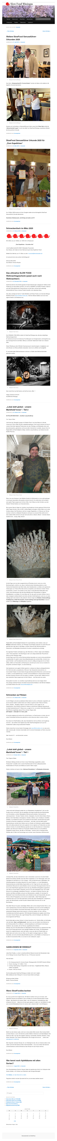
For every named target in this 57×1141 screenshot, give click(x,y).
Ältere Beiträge (10, 31)
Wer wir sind (15, 19)
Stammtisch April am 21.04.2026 (13, 1100)
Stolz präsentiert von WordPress (28, 1135)
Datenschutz (23, 22)
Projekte (16, 22)
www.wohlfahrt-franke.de (21, 295)
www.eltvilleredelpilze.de (26, 684)
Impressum (30, 22)
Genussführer (30, 19)
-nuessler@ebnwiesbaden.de (35, 253)
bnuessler (18, 27)
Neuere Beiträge (47, 31)
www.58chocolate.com (36, 728)
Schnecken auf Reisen (16, 694)
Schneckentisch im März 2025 (19, 228)
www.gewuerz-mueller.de (12, 1039)
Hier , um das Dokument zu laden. (16, 1075)
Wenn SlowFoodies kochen (18, 990)
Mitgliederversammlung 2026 (13, 1105)
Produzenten (9, 22)
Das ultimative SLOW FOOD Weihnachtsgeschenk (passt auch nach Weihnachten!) (24, 275)
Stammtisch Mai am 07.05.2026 (13, 1099)
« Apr (15, 1121)
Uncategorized (17, 133)
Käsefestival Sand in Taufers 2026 (14, 1102)
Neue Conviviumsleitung (12, 1103)
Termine (8, 19)
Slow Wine (22, 19)
